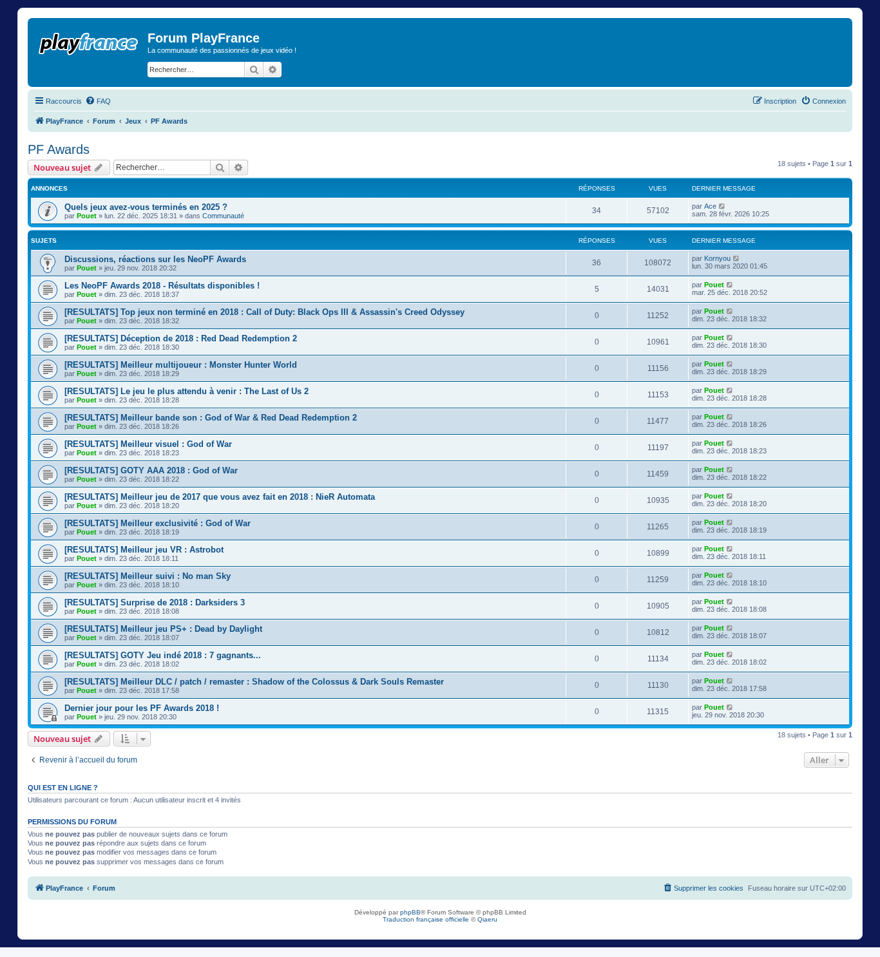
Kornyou (717, 258)
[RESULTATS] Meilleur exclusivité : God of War (157, 523)
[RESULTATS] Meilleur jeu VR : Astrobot (144, 549)
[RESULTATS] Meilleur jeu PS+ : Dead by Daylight (163, 629)
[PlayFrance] (89, 41)
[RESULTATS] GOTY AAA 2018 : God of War (151, 470)
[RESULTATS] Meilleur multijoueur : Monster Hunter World (180, 365)
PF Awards (59, 149)
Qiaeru (487, 919)
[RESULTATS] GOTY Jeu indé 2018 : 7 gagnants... (162, 655)
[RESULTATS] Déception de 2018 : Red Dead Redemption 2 (180, 338)
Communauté (223, 216)
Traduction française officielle (426, 919)
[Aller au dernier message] (722, 206)
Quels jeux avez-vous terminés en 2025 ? (145, 207)
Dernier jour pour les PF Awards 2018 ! (141, 708)
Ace (710, 206)
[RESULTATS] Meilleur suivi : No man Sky (147, 576)
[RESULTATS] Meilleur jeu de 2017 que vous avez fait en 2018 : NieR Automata (219, 497)
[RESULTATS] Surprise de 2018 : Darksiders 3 (154, 602)
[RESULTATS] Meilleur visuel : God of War (148, 444)
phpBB (410, 912)
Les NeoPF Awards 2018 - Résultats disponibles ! (162, 285)
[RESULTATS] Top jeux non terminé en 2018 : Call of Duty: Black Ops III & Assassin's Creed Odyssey (264, 312)
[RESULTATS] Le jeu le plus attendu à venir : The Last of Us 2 (186, 391)
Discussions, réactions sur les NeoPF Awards (155, 259)
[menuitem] (98, 101)
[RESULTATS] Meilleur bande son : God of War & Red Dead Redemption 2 (210, 417)
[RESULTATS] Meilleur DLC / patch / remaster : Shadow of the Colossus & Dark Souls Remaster (254, 682)
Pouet (87, 216)
